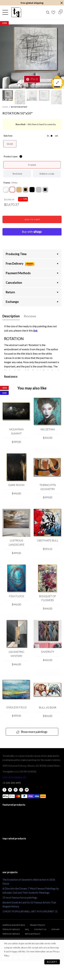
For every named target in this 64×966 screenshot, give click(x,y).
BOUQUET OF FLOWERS (47, 598)
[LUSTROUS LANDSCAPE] (16, 523)
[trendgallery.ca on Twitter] (10, 790)
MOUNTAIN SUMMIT (16, 431)
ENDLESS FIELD (16, 707)
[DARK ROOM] (16, 467)
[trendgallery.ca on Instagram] (21, 790)
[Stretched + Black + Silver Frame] (45, 189)
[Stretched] (5, 189)
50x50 (10, 143)
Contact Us (40, 929)
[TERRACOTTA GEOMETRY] (48, 467)
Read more (10, 376)
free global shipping (32, 2)
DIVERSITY (47, 651)
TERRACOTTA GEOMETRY (48, 487)
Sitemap (55, 929)
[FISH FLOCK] (16, 579)
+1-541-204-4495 (11, 782)
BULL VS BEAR (47, 707)
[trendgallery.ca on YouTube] (27, 790)
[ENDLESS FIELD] (16, 690)
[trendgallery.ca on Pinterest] (16, 790)
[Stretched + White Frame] (12, 189)
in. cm (52, 136)
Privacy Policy (37, 925)
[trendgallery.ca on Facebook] (4, 790)
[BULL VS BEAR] (48, 690)
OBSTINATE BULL (47, 540)
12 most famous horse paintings (19, 897)
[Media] (58, 82)
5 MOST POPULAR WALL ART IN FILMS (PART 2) (29, 911)
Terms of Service (11, 929)
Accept (52, 962)
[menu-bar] (6, 12)
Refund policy (32, 934)
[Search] (48, 12)
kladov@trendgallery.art (14, 777)
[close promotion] (61, 3)
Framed (32, 164)
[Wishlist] (54, 12)
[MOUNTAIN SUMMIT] (16, 412)
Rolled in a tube (46, 173)
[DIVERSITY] (48, 634)
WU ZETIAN (48, 429)
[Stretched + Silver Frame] (38, 189)
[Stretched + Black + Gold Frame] (25, 189)
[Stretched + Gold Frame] (18, 189)
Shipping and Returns (13, 925)
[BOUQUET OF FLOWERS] (48, 579)
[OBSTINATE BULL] (48, 523)
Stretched (17, 173)
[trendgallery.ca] (16, 12)
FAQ (27, 929)
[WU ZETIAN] (48, 412)
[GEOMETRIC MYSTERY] (16, 634)
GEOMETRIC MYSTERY (16, 653)
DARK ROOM (16, 484)
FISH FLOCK (16, 596)
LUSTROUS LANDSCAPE (16, 542)
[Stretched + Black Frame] (32, 189)
